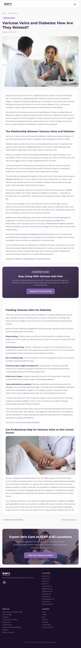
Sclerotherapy (7, 614)
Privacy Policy (46, 625)
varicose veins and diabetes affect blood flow (34, 234)
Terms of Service (47, 627)
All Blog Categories (68, 520)
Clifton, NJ (45, 581)
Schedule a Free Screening (41, 291)
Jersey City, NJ (47, 586)
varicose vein (31, 98)
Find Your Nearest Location (40, 555)
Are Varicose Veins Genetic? (28, 422)
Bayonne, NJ (46, 578)
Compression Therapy (9, 619)
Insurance (45, 622)
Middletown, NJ (47, 589)
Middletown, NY (47, 591)
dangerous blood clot (14, 179)
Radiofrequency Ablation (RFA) (12, 612)
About (44, 612)
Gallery (44, 614)
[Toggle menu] (75, 4)
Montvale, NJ (46, 594)
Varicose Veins (13, 13)
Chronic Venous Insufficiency (11, 627)
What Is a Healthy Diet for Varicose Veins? (33, 259)
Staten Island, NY (47, 604)
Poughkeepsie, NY (48, 599)
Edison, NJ (45, 584)
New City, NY (46, 596)
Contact (45, 619)
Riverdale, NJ (46, 601)
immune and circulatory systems (60, 223)
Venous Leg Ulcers (8, 632)
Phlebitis (5, 630)
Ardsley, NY (46, 576)
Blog (3, 13)
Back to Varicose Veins (14, 520)
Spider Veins (6, 622)
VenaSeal (5, 617)
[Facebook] (4, 582)
